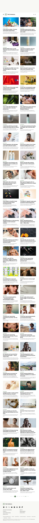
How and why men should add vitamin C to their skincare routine (28, 240)
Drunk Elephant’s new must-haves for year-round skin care (10, 279)
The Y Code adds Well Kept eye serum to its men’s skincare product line (10, 108)
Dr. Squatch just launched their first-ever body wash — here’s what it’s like (10, 355)
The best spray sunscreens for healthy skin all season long (10, 374)
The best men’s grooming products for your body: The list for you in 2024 (10, 336)
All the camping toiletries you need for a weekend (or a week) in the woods (28, 375)
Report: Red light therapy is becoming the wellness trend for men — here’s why (27, 222)
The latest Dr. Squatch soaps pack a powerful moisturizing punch (28, 202)
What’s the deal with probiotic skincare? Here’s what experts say (27, 164)
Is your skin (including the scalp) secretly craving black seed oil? (27, 88)
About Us (21, 509)
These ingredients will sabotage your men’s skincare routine (10, 145)
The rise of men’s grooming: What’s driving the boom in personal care (26, 260)
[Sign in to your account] (34, 14)
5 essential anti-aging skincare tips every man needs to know (27, 450)
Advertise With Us (22, 512)
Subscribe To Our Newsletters (7, 509)
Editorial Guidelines (22, 511)
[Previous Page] (11, 496)
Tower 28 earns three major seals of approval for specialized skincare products (10, 88)
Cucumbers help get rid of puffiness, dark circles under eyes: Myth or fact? (26, 489)
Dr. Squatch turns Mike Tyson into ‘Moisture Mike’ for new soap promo (11, 69)
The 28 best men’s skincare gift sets (27, 279)
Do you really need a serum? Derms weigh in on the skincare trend (27, 298)
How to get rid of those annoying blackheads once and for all (10, 430)
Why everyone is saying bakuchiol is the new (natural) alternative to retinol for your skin (27, 431)
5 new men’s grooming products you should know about (27, 317)
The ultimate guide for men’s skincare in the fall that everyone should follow (27, 355)
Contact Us (4, 511)
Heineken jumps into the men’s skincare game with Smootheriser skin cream (28, 31)
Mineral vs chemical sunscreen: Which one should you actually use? (10, 451)
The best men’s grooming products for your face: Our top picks (10, 317)
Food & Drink (5, 28)
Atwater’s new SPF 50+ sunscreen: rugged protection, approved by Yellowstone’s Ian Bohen (10, 260)
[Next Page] (28, 496)
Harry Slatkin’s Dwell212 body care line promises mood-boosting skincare (10, 202)
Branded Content (5, 514)
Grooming (22, 28)
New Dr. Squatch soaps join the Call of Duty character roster (27, 68)
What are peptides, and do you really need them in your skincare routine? (27, 470)
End (25, 496)
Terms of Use (29, 516)
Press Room (5, 517)
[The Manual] (10, 14)
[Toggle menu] (3, 14)
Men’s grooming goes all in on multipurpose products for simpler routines (28, 183)
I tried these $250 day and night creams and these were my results (11, 126)
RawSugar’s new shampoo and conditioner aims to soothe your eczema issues (10, 164)
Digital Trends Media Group (7, 516)
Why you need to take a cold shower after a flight (9, 488)
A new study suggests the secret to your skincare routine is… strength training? (10, 470)
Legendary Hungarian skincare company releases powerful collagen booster (27, 50)
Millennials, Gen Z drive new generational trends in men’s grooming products (9, 183)
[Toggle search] (35, 14)
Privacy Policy (34, 516)
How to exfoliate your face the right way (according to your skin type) (10, 412)
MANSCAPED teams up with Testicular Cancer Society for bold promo (11, 50)
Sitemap (9, 517)
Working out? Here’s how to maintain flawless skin (26, 393)
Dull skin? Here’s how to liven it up (27, 411)
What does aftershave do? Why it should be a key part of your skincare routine (10, 241)
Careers (13, 516)
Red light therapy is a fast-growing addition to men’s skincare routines (11, 222)
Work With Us (17, 516)
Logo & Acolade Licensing (7, 512)
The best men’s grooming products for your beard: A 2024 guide (27, 336)
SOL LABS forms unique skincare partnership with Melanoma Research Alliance (28, 108)
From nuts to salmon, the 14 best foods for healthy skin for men (27, 145)
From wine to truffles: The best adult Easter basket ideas (10, 30)
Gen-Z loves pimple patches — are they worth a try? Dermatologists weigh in (9, 298)
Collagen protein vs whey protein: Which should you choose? (11, 393)
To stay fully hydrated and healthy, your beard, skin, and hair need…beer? (28, 127)
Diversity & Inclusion (23, 516)
